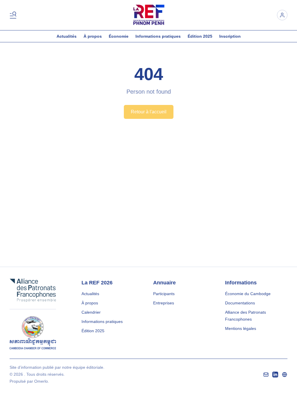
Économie (118, 36)
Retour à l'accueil (148, 111)
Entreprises (163, 303)
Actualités (67, 36)
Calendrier (91, 312)
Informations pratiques (158, 36)
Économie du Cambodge (248, 293)
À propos (93, 36)
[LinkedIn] (275, 374)
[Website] (284, 374)
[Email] (266, 374)
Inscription (230, 36)
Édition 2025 (200, 36)
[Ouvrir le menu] (14, 15)
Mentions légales (240, 328)
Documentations (240, 303)
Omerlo (41, 381)
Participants (164, 293)
